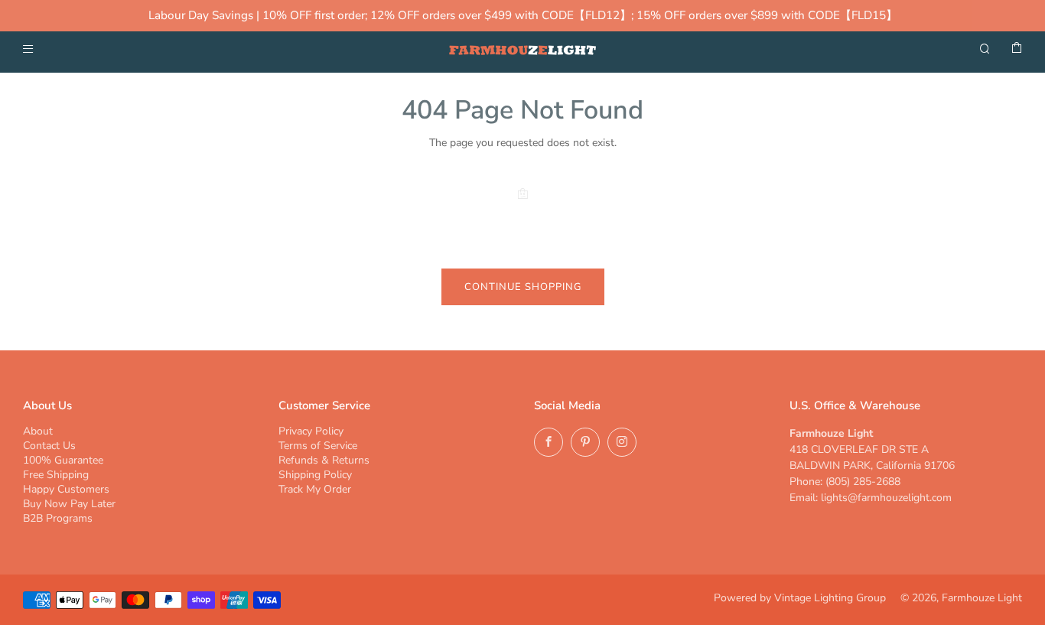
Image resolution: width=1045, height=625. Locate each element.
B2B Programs (58, 518)
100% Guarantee (63, 460)
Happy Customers (66, 489)
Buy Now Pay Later (69, 503)
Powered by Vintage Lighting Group (800, 598)
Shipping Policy (315, 474)
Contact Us (49, 445)
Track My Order (314, 489)
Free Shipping (56, 474)
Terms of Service (317, 445)
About (38, 431)
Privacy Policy (310, 431)
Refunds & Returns (323, 460)
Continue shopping (522, 287)
